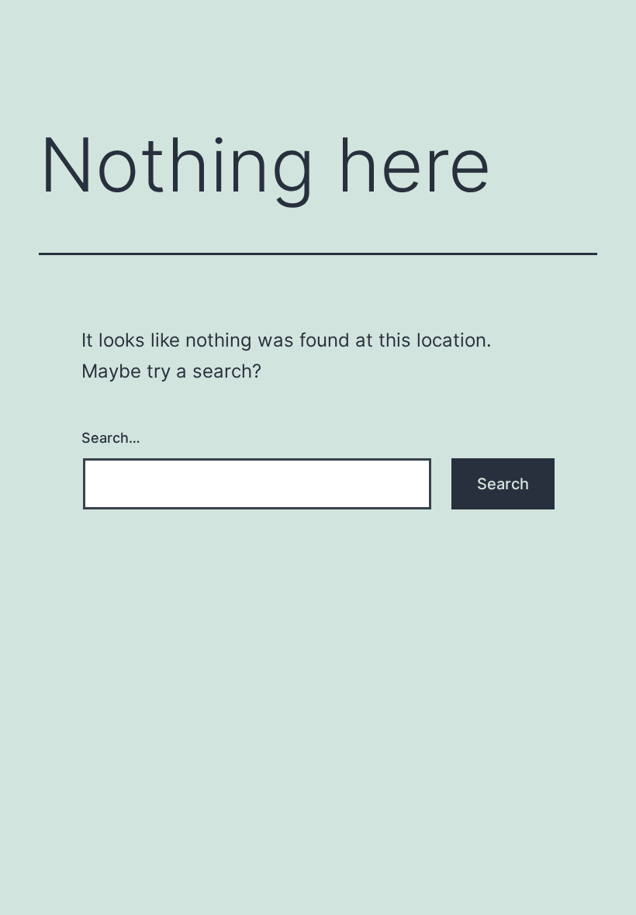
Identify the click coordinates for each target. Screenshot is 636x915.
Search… (110, 438)
